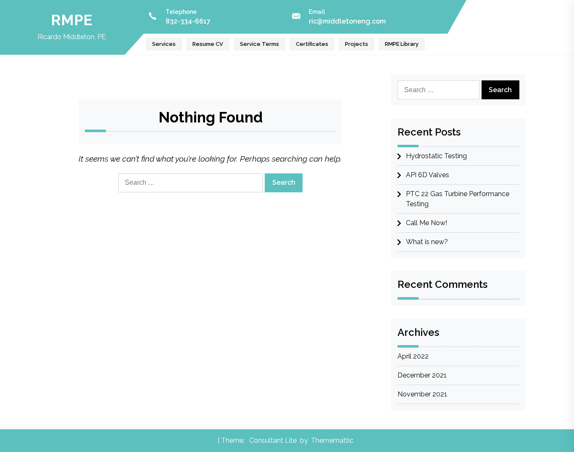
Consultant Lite (273, 440)
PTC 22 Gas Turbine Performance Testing (457, 199)
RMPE (71, 20)
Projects (356, 44)
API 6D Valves (427, 175)
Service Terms (259, 44)
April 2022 (413, 356)
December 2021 (422, 375)
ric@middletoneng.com (347, 21)
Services (164, 44)
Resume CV (207, 44)
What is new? (427, 242)
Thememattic (332, 440)
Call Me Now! (426, 223)
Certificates (312, 44)
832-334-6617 (188, 21)
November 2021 (422, 394)
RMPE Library (402, 44)
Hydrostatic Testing (436, 156)
